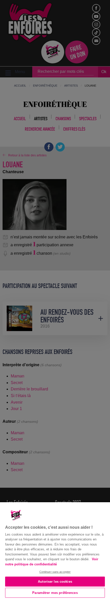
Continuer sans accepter (55, 571)
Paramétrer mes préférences (55, 593)
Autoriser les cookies (55, 581)
